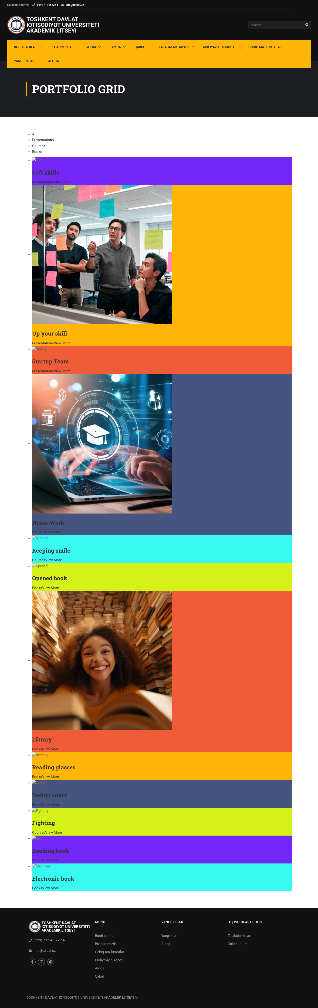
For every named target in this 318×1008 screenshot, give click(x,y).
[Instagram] (41, 962)
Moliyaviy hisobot (108, 960)
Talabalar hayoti (240, 936)
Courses (38, 146)
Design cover (49, 795)
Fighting (43, 823)
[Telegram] (50, 962)
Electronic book (53, 878)
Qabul (99, 976)
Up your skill (49, 333)
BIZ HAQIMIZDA (59, 47)
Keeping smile (51, 550)
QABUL (140, 47)
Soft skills (45, 172)
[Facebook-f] (32, 962)
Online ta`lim (237, 944)
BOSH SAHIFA (24, 47)
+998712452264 (47, 5)
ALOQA (53, 61)
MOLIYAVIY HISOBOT (219, 47)
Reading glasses (53, 767)
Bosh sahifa (104, 936)
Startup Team (50, 361)
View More (62, 182)
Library (42, 739)
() (38, 940)
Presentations (43, 140)
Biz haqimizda (106, 944)
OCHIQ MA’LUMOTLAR (265, 47)
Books (37, 152)
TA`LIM (90, 47)
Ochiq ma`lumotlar (109, 952)
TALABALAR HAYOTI (174, 47)
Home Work (48, 522)
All (34, 134)
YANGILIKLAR (24, 61)
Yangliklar (168, 936)
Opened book (49, 578)
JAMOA (115, 47)
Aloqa (99, 968)
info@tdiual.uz (75, 5)
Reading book (50, 850)
